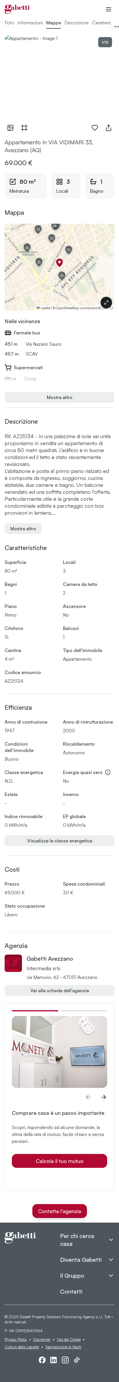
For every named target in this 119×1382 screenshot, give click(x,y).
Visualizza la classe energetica (59, 841)
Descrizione (76, 23)
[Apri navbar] (108, 9)
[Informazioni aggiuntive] (108, 772)
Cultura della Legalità (22, 1347)
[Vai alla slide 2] (84, 1010)
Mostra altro (59, 397)
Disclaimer (42, 1339)
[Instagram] (65, 1359)
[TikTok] (76, 1359)
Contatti (71, 1291)
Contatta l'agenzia (59, 1211)
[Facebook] (42, 1359)
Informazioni (30, 23)
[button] (59, 262)
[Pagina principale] (17, 9)
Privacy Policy (16, 1339)
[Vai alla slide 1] (35, 1010)
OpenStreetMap (67, 308)
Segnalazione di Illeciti (63, 1347)
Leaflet (45, 308)
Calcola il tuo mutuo (59, 1161)
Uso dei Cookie (69, 1339)
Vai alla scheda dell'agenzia (59, 990)
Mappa (53, 23)
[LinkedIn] (53, 1360)
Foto (9, 23)
